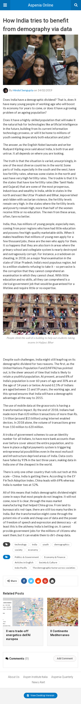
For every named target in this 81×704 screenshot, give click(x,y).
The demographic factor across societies (54, 567)
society (18, 549)
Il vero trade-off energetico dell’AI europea (18, 635)
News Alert (38, 682)
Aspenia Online (40, 5)
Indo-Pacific (21, 567)
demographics (61, 544)
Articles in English (24, 562)
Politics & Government (27, 557)
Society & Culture (48, 562)
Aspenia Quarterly (62, 677)
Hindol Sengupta (23, 90)
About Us (13, 677)
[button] (5, 5)
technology (21, 544)
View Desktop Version (42, 695)
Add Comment (65, 658)
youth (46, 544)
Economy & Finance (54, 557)
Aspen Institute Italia (35, 677)
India (34, 544)
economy (33, 549)
